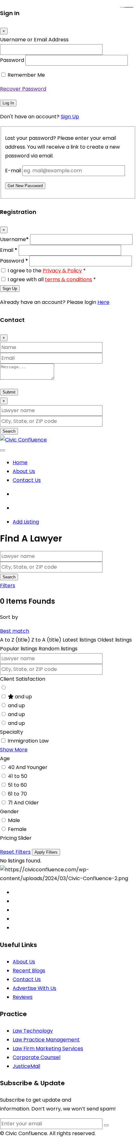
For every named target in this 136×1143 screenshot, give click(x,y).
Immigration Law (28, 740)
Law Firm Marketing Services (48, 1048)
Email (8, 250)
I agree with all (52, 279)
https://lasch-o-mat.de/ (130, 7)
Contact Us (27, 480)
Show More (14, 749)
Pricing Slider (16, 838)
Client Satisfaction (22, 679)
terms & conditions (68, 279)
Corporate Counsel (36, 1057)
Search (9, 431)
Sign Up (70, 116)
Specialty (11, 732)
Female (17, 829)
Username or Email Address (34, 39)
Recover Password (23, 88)
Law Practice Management (46, 1039)
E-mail (13, 170)
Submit (9, 392)
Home (20, 462)
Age (5, 758)
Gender (9, 811)
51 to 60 (17, 785)
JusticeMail (26, 1066)
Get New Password (25, 185)
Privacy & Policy (62, 270)
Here (103, 302)
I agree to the (47, 270)
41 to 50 (17, 776)
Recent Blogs (29, 970)
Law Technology (33, 1030)
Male (14, 820)
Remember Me (26, 75)
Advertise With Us (34, 988)
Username (14, 239)
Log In (8, 103)
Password (12, 60)
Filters (7, 585)
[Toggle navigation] (2, 450)
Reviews (23, 997)
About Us (24, 471)
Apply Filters (46, 852)
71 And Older (23, 802)
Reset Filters (15, 852)
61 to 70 (17, 793)
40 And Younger (27, 767)
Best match (14, 631)
